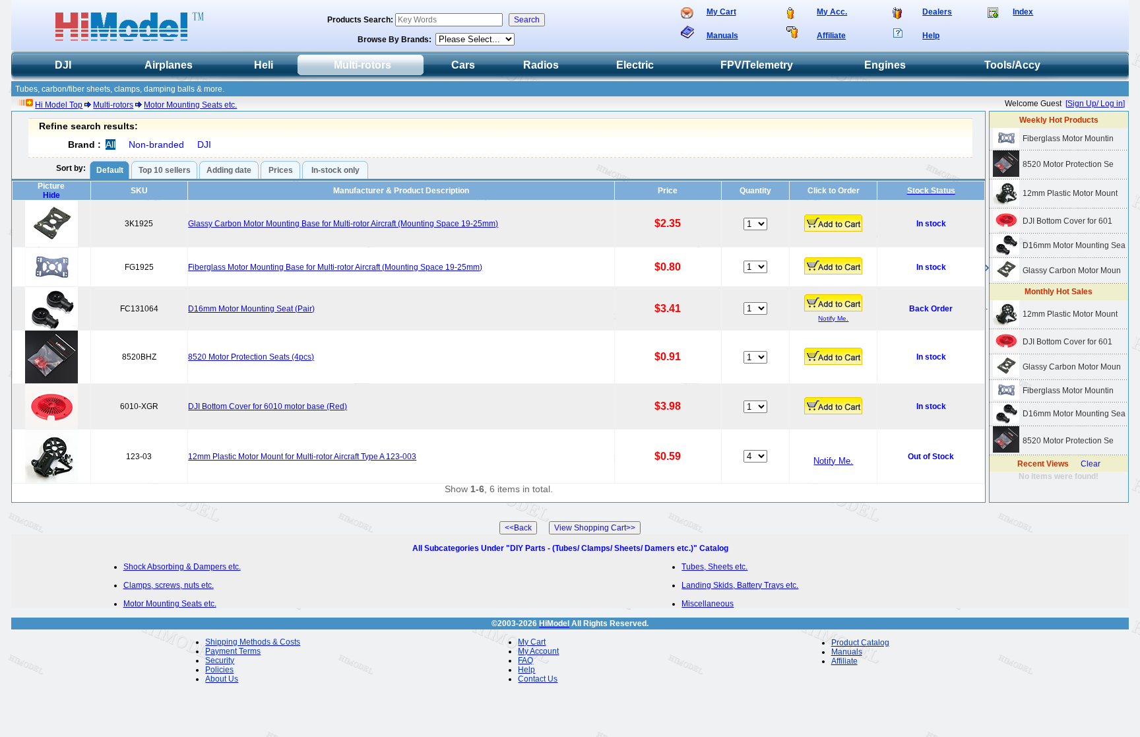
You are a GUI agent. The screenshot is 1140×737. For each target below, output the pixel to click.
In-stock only (335, 170)
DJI (204, 144)
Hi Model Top (58, 105)
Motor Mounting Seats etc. (190, 105)
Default (109, 170)
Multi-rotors (113, 105)
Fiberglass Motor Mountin (1068, 138)
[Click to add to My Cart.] (833, 223)
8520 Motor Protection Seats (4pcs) (251, 357)
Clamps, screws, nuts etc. (168, 585)
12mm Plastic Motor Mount (1070, 193)
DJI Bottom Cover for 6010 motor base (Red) (267, 406)
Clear (1090, 463)
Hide (51, 195)
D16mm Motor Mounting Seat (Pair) (251, 308)
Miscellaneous (707, 603)
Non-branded (156, 144)
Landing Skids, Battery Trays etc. (739, 585)
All (110, 144)
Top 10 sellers (165, 170)
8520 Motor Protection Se (1068, 164)
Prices (281, 170)
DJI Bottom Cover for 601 (1067, 221)
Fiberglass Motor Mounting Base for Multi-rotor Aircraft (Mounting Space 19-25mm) (335, 267)
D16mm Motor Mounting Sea (1074, 245)
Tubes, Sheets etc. (714, 566)
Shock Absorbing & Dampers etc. (182, 566)
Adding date (228, 170)
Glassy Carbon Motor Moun (1072, 270)
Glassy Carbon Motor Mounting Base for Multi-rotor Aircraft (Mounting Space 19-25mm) (343, 223)
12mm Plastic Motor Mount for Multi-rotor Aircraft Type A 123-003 (302, 456)
